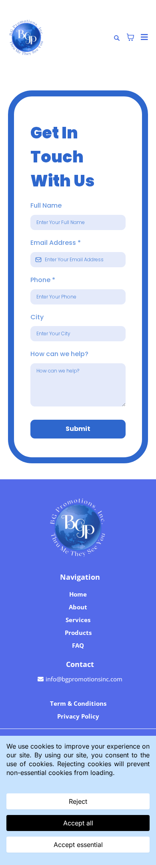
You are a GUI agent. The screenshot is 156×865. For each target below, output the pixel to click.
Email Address (55, 242)
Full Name (46, 205)
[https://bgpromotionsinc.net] (26, 37)
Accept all (78, 823)
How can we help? (59, 353)
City (37, 317)
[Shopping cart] (130, 37)
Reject (78, 801)
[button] (143, 37)
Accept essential (78, 845)
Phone (42, 279)
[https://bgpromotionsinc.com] (78, 527)
